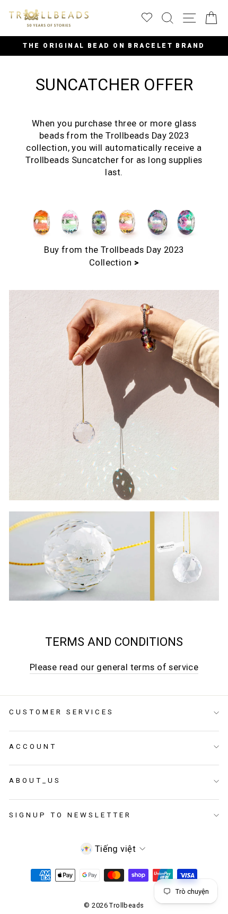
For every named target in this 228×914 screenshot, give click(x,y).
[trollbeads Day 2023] (114, 238)
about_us (35, 780)
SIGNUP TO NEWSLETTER (70, 815)
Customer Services (61, 712)
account (33, 746)
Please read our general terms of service (114, 667)
